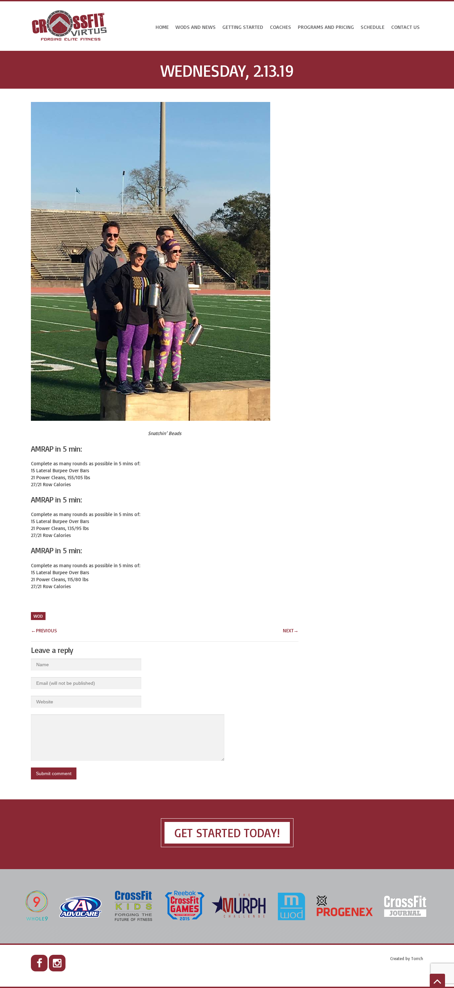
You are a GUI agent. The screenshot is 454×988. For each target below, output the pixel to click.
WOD (38, 616)
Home (162, 27)
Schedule (373, 27)
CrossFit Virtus (69, 26)
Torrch (417, 958)
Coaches (280, 27)
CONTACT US (405, 27)
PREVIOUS (44, 630)
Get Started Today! (227, 832)
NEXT (290, 630)
